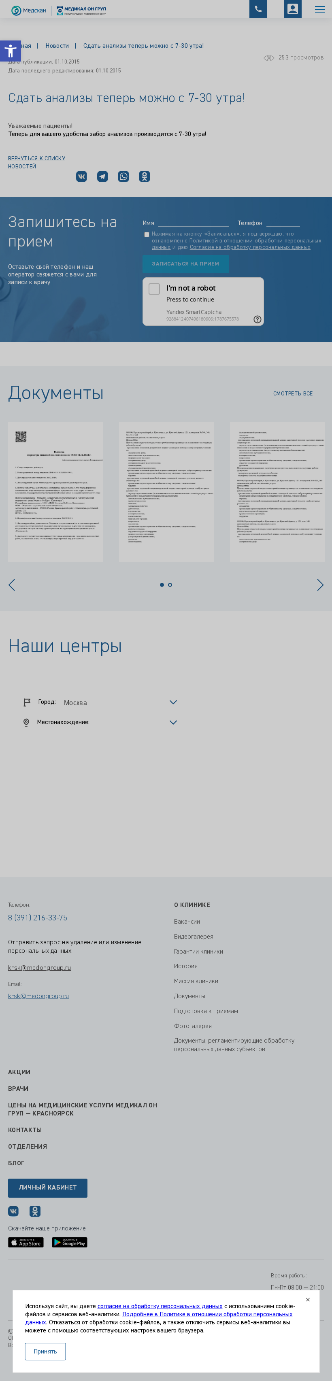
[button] (10, 51)
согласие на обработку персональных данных (160, 1306)
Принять (45, 1352)
